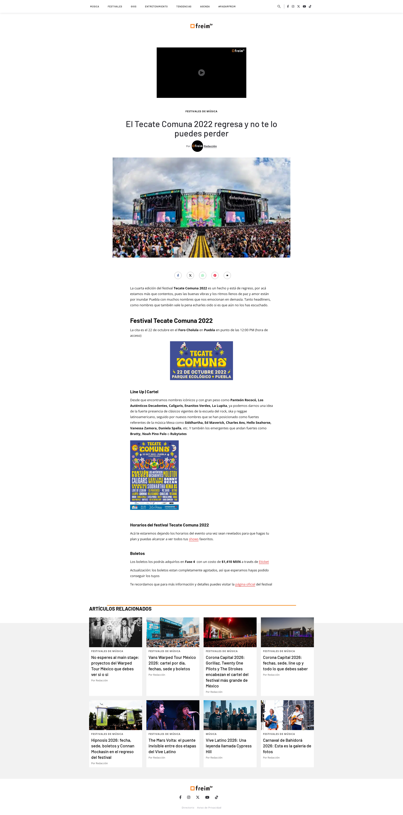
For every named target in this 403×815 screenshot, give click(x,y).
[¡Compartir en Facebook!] (178, 275)
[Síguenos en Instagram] (293, 6)
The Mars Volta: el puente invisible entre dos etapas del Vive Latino (172, 800)
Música (94, 6)
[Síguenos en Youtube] (304, 6)
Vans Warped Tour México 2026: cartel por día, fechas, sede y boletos (172, 717)
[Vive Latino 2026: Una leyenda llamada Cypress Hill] (230, 769)
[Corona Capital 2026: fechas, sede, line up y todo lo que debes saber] (287, 686)
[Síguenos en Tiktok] (310, 6)
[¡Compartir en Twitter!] (190, 275)
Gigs (134, 6)
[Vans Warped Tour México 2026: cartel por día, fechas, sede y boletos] (172, 686)
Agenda (205, 6)
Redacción (210, 146)
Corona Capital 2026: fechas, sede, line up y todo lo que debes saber (285, 717)
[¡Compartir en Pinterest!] (215, 275)
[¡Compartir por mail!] (227, 275)
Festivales (115, 6)
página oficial (245, 618)
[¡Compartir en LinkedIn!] (202, 275)
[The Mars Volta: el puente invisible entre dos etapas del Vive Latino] (172, 769)
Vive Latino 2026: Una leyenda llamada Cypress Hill (229, 800)
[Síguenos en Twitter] (298, 6)
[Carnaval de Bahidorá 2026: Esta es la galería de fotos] (287, 769)
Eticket (264, 596)
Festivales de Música (201, 111)
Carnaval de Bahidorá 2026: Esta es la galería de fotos (287, 800)
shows (194, 573)
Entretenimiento (156, 6)
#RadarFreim (227, 6)
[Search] (279, 6)
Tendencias (184, 6)
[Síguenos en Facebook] (288, 6)
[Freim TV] (201, 25)
